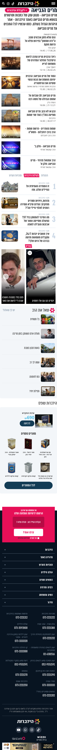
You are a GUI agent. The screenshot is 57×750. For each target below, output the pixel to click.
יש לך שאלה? (8, 310)
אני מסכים (27, 538)
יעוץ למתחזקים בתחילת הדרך (43, 634)
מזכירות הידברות (48, 613)
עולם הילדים (47, 572)
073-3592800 (20, 628)
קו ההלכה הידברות (19, 647)
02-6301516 (49, 654)
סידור (50, 602)
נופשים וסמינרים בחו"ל (45, 691)
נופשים (24, 670)
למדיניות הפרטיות (24, 538)
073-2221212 (21, 617)
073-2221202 (49, 695)
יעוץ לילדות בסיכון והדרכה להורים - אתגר (17, 635)
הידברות (49, 550)
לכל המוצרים (28, 485)
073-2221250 (21, 685)
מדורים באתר (46, 557)
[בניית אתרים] (41, 737)
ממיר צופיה (50, 681)
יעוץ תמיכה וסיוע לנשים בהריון (43, 660)
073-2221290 (48, 675)
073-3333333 (48, 685)
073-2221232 (49, 638)
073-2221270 (21, 675)
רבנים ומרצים (46, 587)
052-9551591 (48, 664)
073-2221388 (48, 628)
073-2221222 (49, 617)
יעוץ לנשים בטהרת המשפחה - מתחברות (42, 649)
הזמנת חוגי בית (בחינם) (45, 670)
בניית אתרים (41, 740)
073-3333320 (21, 641)
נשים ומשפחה (46, 595)
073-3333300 (21, 651)
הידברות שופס (21, 681)
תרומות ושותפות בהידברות (16, 613)
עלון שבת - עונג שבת (46, 623)
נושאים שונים (46, 580)
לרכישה (27, 423)
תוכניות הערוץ (46, 565)
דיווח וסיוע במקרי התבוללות (16, 660)
